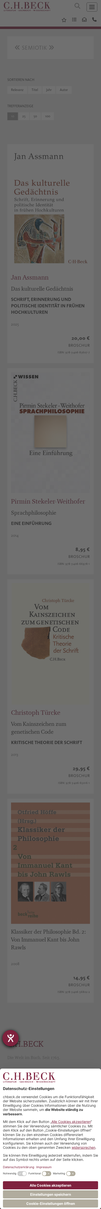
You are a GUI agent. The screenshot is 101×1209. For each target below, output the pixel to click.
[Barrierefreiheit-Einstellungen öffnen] (10, 1038)
